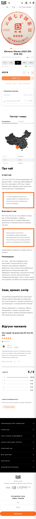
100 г (24, 62)
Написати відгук (9, 407)
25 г (11, 62)
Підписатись (18, 513)
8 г (5, 62)
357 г (31, 62)
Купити (14, 78)
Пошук (9, 3)
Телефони (22, 3)
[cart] (30, 3)
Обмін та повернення (24, 83)
